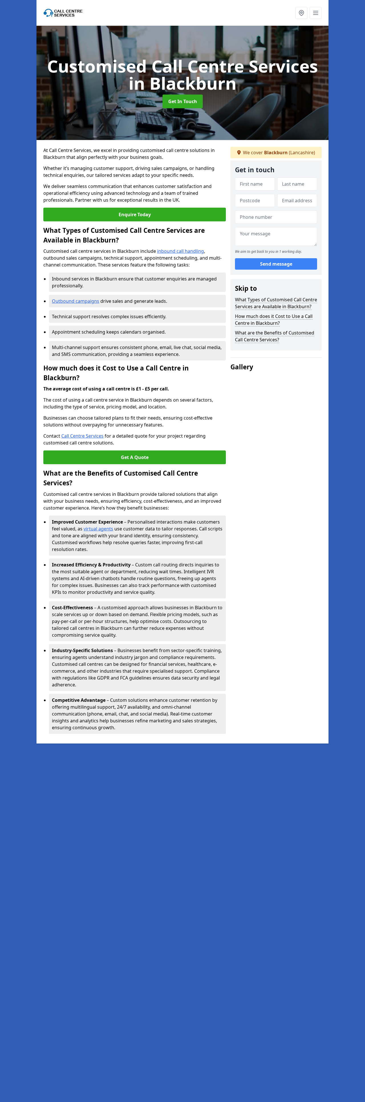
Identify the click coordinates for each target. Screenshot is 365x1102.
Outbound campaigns (75, 301)
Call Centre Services (82, 436)
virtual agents (98, 529)
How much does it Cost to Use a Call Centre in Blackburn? (274, 319)
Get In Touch (182, 101)
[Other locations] (301, 13)
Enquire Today (135, 214)
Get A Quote (135, 457)
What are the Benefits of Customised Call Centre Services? (274, 336)
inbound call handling (180, 251)
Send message (276, 264)
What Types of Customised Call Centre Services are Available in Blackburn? (276, 303)
